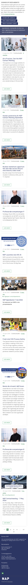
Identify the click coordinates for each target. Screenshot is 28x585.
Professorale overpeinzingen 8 (13, 449)
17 (23, 529)
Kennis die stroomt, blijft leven (13, 386)
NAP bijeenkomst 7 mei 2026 (13, 300)
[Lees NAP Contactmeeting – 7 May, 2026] (14, 482)
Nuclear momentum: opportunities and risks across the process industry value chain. (14, 168)
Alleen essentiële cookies (9, 23)
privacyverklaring (9, 14)
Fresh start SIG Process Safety (14, 339)
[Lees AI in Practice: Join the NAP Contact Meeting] (14, 44)
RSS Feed (26, 35)
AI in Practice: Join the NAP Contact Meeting (12, 59)
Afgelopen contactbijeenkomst (12, 296)
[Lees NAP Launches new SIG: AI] (14, 240)
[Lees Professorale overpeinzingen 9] (14, 197)
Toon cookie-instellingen (9, 20)
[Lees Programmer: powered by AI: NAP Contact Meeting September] (14, 101)
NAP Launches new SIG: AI (12, 255)
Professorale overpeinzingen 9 (13, 212)
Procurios (10, 581)
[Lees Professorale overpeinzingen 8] (14, 435)
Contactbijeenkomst (9, 495)
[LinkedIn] (3, 573)
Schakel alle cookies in (8, 17)
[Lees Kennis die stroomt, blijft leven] (14, 372)
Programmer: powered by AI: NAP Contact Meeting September (13, 117)
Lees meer (7, 89)
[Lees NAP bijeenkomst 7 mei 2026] (14, 283)
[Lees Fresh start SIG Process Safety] (14, 324)
